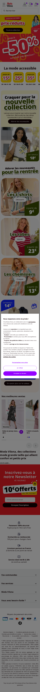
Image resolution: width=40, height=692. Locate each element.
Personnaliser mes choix (20, 362)
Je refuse (20, 368)
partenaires (31, 322)
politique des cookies (9, 357)
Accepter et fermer (20, 373)
